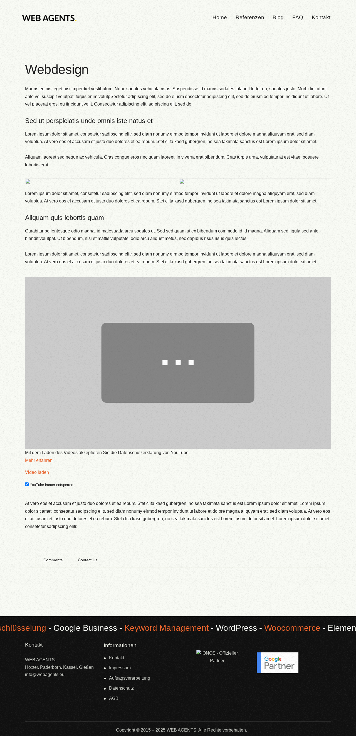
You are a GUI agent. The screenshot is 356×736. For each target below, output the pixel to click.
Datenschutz (121, 688)
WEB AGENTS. (182, 730)
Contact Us (87, 560)
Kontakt (116, 657)
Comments (53, 560)
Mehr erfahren (39, 460)
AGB (113, 698)
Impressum (120, 667)
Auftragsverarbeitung (129, 678)
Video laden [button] (37, 472)
